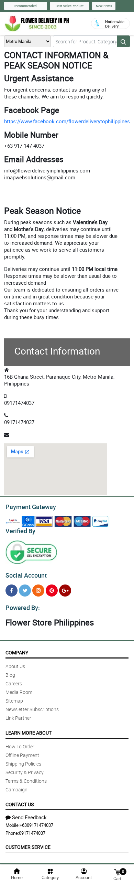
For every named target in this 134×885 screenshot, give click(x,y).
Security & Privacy (24, 772)
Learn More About (28, 732)
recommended (25, 5)
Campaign (16, 789)
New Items (104, 5)
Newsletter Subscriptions (32, 709)
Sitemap (14, 700)
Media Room (18, 692)
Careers (13, 683)
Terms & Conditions (26, 781)
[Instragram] (38, 590)
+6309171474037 (36, 825)
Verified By (20, 531)
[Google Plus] (65, 590)
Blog (10, 675)
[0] (117, 871)
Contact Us (19, 804)
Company (16, 652)
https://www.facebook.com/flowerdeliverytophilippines (67, 121)
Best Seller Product (69, 5)
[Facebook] (11, 590)
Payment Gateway (30, 507)
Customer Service (28, 847)
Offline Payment (22, 755)
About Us (15, 666)
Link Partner (18, 718)
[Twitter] (25, 590)
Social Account (26, 575)
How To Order (19, 746)
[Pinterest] (52, 590)
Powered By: (22, 607)
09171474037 (32, 833)
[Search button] (123, 41)
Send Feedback (29, 817)
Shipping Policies (23, 763)
